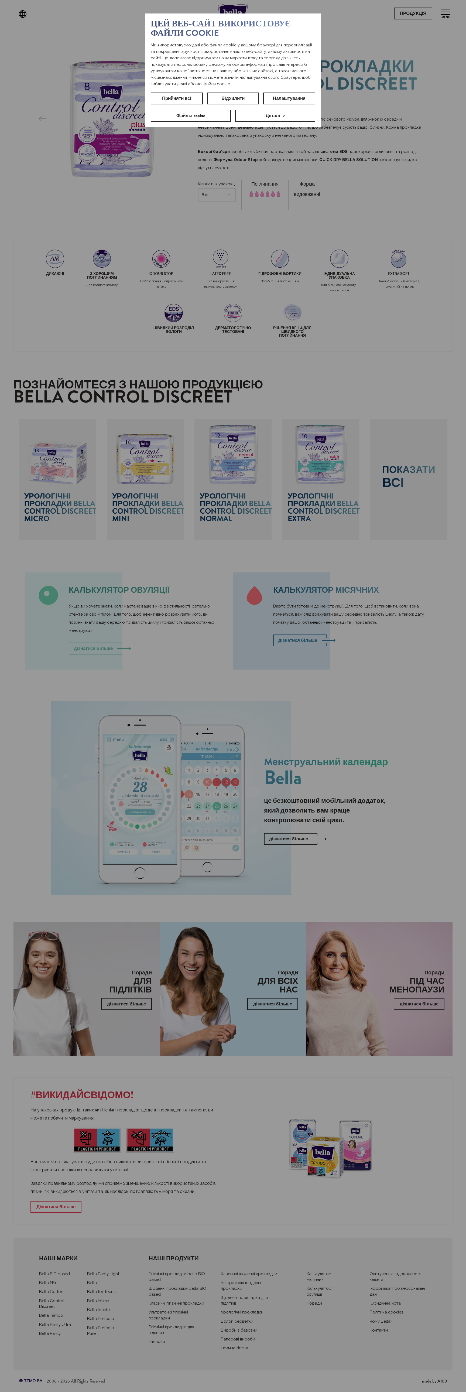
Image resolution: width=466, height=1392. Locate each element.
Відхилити (233, 98)
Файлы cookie (190, 115)
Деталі (273, 115)
